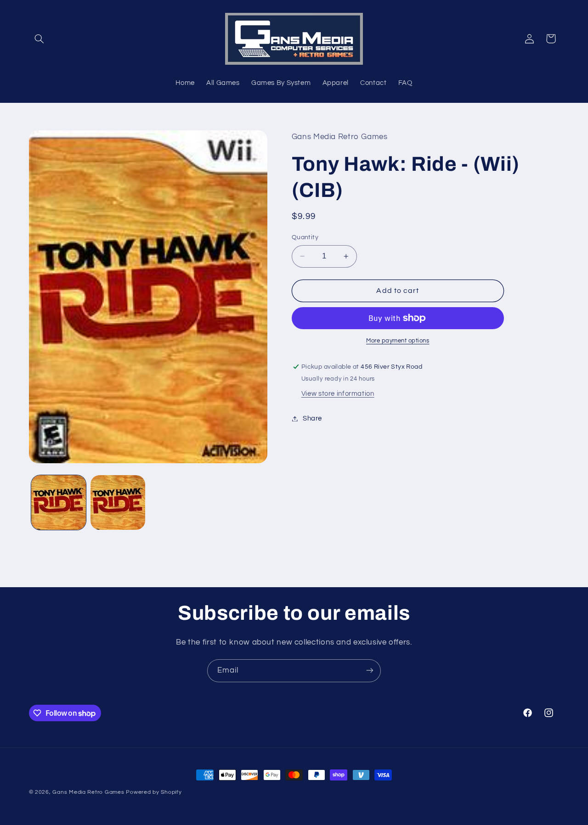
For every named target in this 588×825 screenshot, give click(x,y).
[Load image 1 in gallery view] (58, 502)
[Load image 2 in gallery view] (117, 502)
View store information (337, 393)
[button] (39, 38)
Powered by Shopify (153, 792)
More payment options (398, 341)
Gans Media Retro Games (88, 792)
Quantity (305, 237)
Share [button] (312, 418)
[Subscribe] (369, 670)
